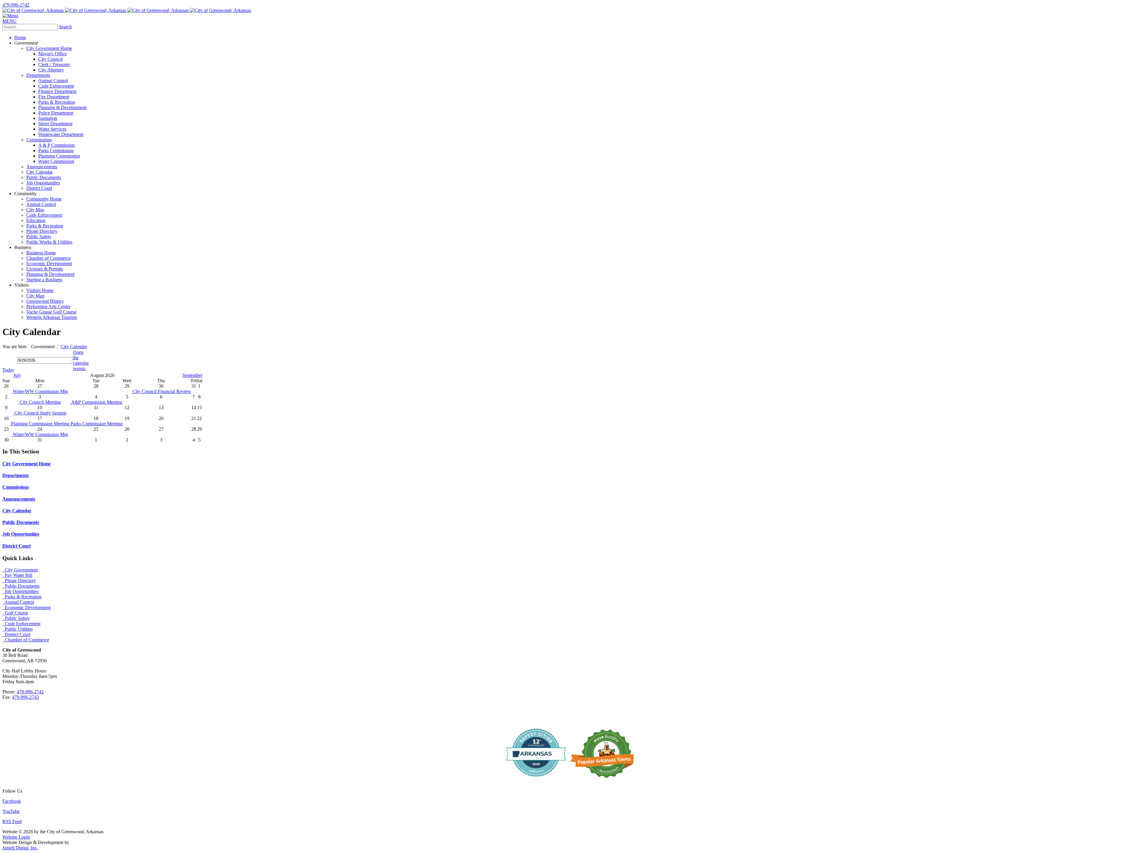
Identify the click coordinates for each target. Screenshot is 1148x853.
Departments (15, 475)
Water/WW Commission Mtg (40, 391)
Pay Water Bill (17, 575)
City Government (20, 569)
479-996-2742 (15, 4)
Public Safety (16, 618)
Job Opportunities (20, 533)
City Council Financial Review (161, 391)
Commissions (15, 487)
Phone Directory (19, 580)
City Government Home (26, 463)
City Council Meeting (40, 402)
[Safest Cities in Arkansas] (536, 780)
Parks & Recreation (22, 596)
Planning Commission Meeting (39, 423)
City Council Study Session (39, 412)
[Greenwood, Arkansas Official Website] (126, 10)
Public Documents (20, 522)
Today (8, 369)
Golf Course (15, 612)
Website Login (16, 837)
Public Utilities (17, 629)
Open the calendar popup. (81, 360)
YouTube (11, 811)
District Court (16, 545)
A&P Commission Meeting (96, 402)
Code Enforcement (21, 623)
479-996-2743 (25, 697)
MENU (9, 21)
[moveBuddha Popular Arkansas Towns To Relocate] (604, 780)
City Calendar (16, 510)
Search (65, 26)
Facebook (11, 801)
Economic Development (26, 607)
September (192, 375)
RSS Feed (12, 821)
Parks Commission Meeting (96, 423)
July (17, 375)
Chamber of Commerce (25, 639)
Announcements (18, 499)
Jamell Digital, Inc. (20, 847)
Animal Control (18, 602)
